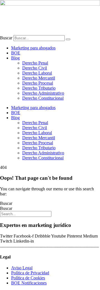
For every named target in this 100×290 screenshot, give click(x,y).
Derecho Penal (35, 63)
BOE (15, 53)
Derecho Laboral (37, 73)
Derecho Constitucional (43, 98)
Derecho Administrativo (43, 93)
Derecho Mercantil (38, 78)
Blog (15, 58)
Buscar (6, 37)
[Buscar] (68, 39)
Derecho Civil (34, 68)
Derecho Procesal (37, 83)
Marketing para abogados (33, 47)
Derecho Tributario (39, 88)
